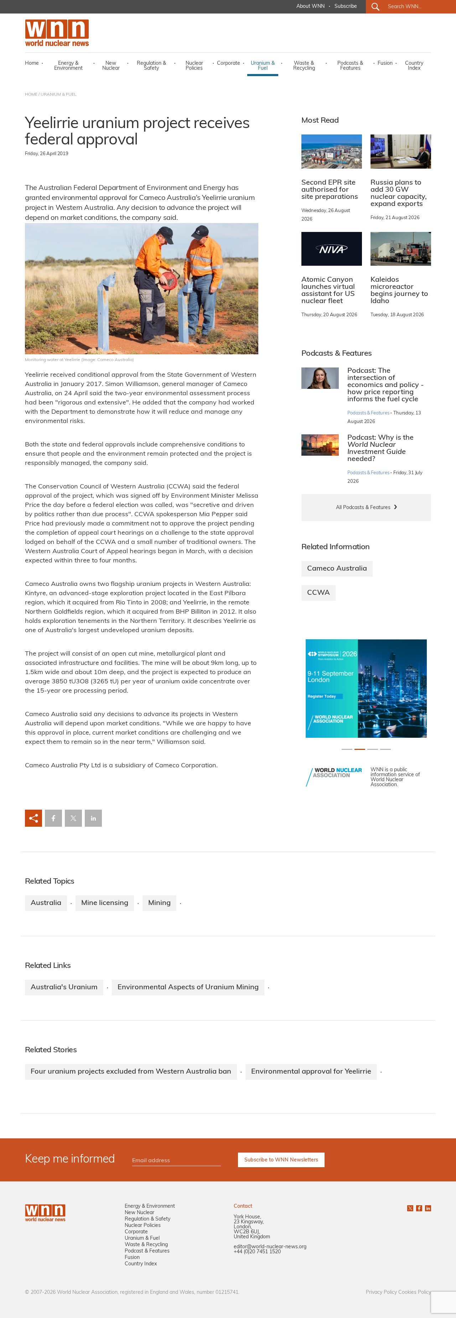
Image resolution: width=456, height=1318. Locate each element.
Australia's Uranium (64, 987)
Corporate (228, 63)
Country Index (414, 66)
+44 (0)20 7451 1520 (257, 1252)
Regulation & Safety (151, 66)
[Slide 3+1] (385, 749)
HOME (31, 94)
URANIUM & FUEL (59, 94)
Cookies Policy (414, 1292)
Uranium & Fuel (263, 66)
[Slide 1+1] (359, 749)
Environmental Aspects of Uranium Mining (188, 987)
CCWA (318, 593)
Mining (159, 903)
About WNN (310, 6)
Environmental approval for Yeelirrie (311, 1071)
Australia (46, 903)
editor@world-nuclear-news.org (270, 1247)
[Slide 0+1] (347, 749)
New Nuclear (111, 66)
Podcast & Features (147, 1251)
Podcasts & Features (350, 66)
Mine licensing (104, 903)
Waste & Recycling (304, 66)
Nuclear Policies (194, 66)
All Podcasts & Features (363, 507)
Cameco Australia (337, 568)
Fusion (385, 63)
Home (32, 63)
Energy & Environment (68, 66)
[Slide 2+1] (372, 749)
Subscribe (346, 6)
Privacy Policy (381, 1292)
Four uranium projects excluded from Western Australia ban (131, 1071)
